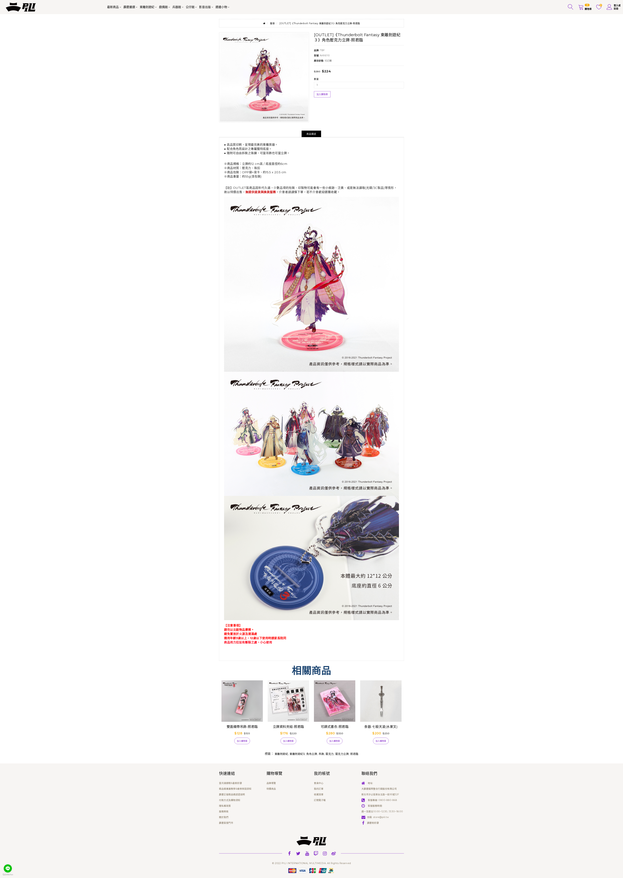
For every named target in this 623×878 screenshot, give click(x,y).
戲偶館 (163, 7)
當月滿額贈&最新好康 (230, 783)
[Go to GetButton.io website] (8, 875)
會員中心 (318, 783)
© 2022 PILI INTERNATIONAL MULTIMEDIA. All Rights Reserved (311, 863)
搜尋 (272, 23)
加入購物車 (322, 94)
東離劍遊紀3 (297, 753)
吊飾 (321, 753)
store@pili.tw (381, 817)
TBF (322, 50)
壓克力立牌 (342, 753)
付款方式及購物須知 (229, 800)
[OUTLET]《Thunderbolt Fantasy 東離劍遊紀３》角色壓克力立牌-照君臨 (319, 23)
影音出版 (205, 7)
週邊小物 (221, 7)
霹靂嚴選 (129, 7)
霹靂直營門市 (226, 822)
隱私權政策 (225, 805)
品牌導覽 (271, 783)
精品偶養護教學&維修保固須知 (235, 788)
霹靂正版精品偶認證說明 (232, 794)
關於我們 (223, 817)
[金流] (311, 870)
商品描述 (311, 133)
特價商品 (271, 788)
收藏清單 (318, 794)
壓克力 (330, 753)
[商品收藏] (227, 742)
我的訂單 (318, 788)
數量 (316, 79)
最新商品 (113, 7)
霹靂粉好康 (373, 822)
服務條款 (223, 811)
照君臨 (354, 753)
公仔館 (190, 7)
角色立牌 (311, 753)
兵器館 (176, 7)
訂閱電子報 (320, 800)
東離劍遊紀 (147, 7)
